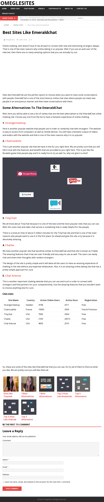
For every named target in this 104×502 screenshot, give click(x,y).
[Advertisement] (52, 74)
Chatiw (9, 245)
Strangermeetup (15, 123)
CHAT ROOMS (29, 8)
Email (5, 467)
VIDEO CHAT (15, 8)
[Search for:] (88, 18)
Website (6, 474)
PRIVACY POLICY (8, 13)
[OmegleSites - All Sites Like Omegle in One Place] (17, 4)
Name (5, 459)
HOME (4, 8)
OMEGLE (41, 8)
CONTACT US (82, 8)
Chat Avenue (13, 275)
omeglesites (10, 39)
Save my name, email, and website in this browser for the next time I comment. (37, 482)
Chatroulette (13, 141)
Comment (7, 440)
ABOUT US (69, 8)
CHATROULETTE (55, 8)
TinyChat (11, 218)
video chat (23, 39)
